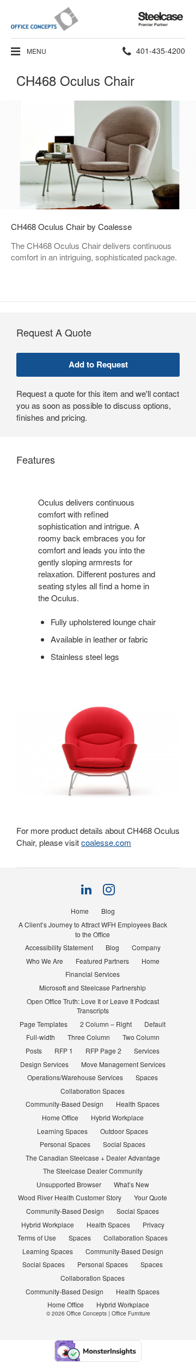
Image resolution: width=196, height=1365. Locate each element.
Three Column (89, 1037)
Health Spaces (138, 1103)
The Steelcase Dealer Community (93, 1170)
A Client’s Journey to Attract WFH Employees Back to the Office (93, 929)
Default (155, 1024)
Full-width (40, 1037)
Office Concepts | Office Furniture (108, 1313)
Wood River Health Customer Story (69, 1197)
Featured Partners (102, 960)
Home (80, 910)
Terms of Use (36, 1237)
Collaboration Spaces (92, 1090)
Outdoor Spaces (124, 1131)
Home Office (60, 1117)
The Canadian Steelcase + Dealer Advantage (93, 1157)
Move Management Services (123, 1064)
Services (147, 1050)
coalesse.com (106, 842)
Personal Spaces (65, 1144)
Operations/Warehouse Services (75, 1077)
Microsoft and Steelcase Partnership (92, 987)
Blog (108, 910)
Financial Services (92, 973)
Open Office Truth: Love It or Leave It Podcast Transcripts (93, 1005)
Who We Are (44, 960)
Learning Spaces (62, 1131)
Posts (34, 1050)
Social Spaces (124, 1144)
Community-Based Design (64, 1103)
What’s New (131, 1184)
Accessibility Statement (59, 947)
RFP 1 (63, 1050)
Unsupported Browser (68, 1184)
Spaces (147, 1077)
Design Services (44, 1064)
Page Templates (44, 1024)
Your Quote (150, 1197)
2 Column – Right (106, 1024)
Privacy (153, 1224)
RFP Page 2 (103, 1050)
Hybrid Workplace (117, 1117)
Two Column (141, 1037)
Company (146, 947)
